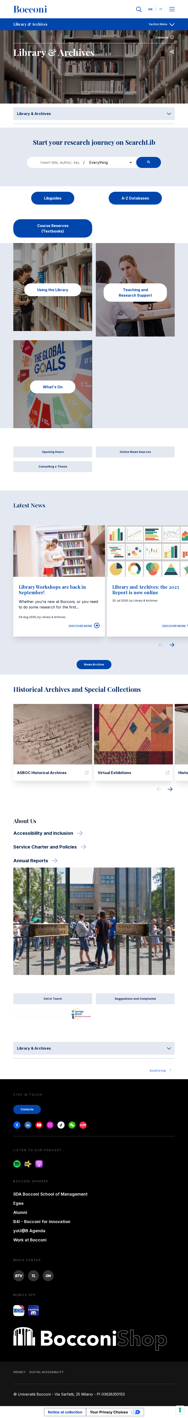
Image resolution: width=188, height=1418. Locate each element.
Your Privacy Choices (109, 1412)
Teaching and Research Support (135, 292)
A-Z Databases (135, 198)
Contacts (161, 37)
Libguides (52, 198)
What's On (53, 387)
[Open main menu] (172, 9)
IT (161, 9)
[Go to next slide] (172, 645)
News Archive (94, 664)
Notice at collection (65, 1412)
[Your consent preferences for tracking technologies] (180, 1410)
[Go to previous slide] (161, 645)
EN (150, 9)
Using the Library (52, 289)
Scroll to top (158, 1070)
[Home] (30, 9)
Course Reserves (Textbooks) (53, 228)
